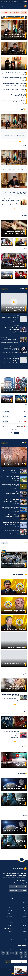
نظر (25, 939)
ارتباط (11, 934)
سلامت (24, 916)
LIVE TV (15, 973)
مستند (11, 904)
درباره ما (10, 931)
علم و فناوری (9, 907)
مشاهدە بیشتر (4, 288)
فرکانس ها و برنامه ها (8, 928)
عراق (25, 904)
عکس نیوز (10, 910)
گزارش (25, 928)
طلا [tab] (11, 432)
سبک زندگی (10, 902)
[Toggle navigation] (2, 6)
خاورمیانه (24, 907)
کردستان (24, 902)
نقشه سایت (10, 925)
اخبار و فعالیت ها (23, 934)
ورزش (25, 913)
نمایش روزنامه (9, 916)
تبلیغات (10, 939)
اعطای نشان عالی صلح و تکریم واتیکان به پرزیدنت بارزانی (14, 12)
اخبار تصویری (9, 913)
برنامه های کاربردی (22, 936)
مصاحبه (24, 925)
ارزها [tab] (16, 432)
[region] (14, 340)
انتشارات (24, 931)
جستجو (8, 962)
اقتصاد (25, 910)
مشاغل (10, 936)
